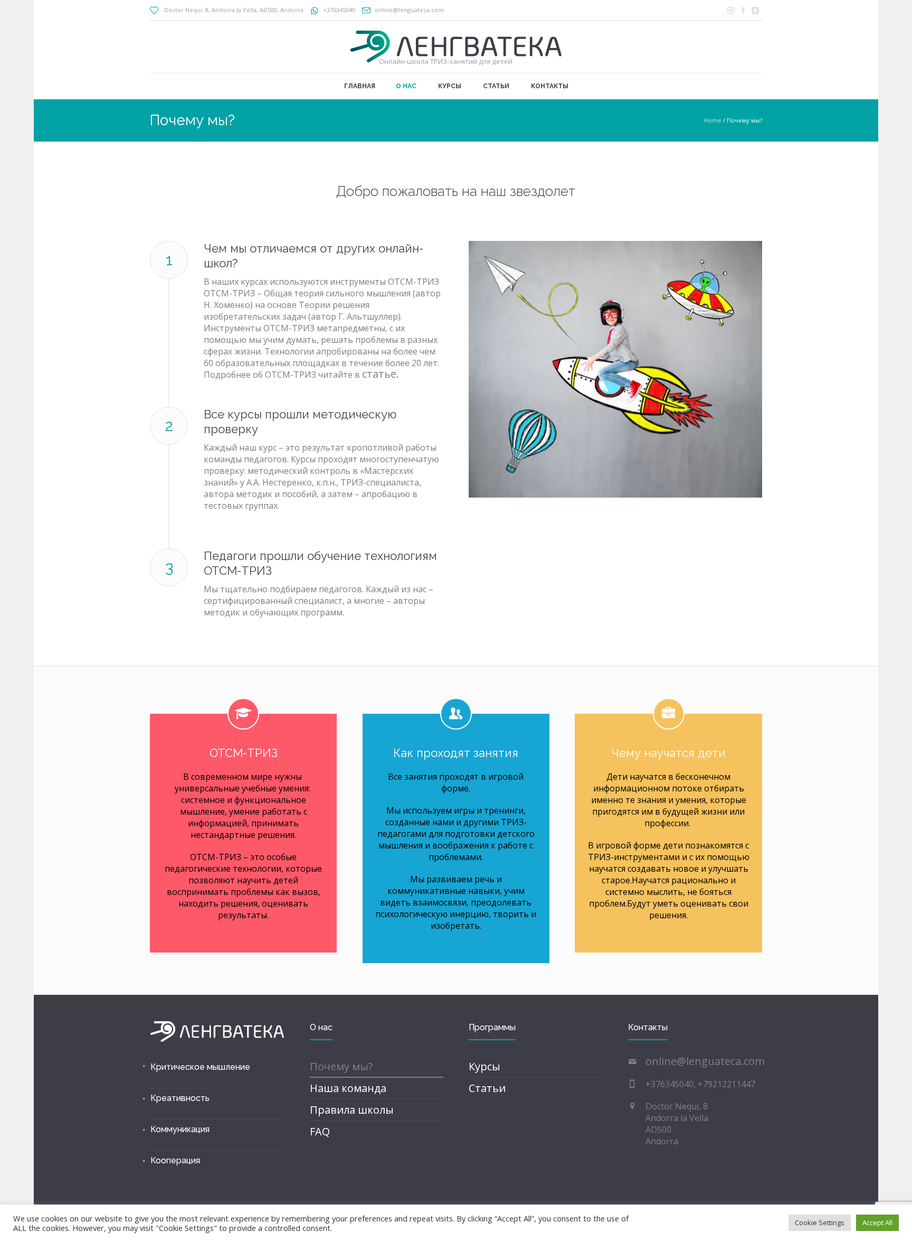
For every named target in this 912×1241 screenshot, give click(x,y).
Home (712, 120)
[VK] (755, 10)
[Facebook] (743, 10)
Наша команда (348, 1088)
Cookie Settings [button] (819, 1222)
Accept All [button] (877, 1222)
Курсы (484, 1066)
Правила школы (352, 1110)
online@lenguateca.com (409, 10)
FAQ (320, 1131)
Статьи (487, 1088)
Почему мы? (341, 1066)
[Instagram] (731, 10)
